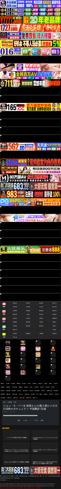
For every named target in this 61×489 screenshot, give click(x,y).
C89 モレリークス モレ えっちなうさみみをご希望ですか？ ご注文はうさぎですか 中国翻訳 (17, 451)
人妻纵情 (41, 333)
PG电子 (29, 383)
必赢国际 (3, 387)
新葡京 (50, 383)
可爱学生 (41, 318)
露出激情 (28, 326)
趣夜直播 (8, 390)
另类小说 (15, 337)
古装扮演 (15, 318)
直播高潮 (20, 387)
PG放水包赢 (14, 387)
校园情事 (28, 333)
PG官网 (7, 383)
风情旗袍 (15, 322)
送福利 (45, 383)
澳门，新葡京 (39, 394)
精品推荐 (15, 303)
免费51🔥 (8, 394)
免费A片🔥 (15, 397)
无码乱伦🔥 (14, 394)
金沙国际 (33, 394)
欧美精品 (41, 303)
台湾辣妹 (15, 310)
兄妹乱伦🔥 (22, 397)
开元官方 (21, 394)
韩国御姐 (28, 310)
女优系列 (28, 318)
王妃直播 (47, 387)
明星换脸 (28, 322)
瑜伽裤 (41, 322)
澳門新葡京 (37, 390)
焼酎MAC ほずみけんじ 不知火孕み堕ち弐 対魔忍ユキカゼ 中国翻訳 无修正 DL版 (45, 462)
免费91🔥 (9, 397)
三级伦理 (15, 306)
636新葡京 (56, 390)
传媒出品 (15, 329)
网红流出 (41, 314)
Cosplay (41, 306)
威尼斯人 (3, 383)
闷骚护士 (54, 322)
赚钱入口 (35, 397)
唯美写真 (41, 326)
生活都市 (15, 333)
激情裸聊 (3, 394)
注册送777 (40, 383)
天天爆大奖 (26, 394)
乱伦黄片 (53, 387)
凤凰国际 (8, 387)
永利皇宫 (43, 390)
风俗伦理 (54, 333)
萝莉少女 (54, 303)
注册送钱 (34, 383)
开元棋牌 (13, 383)
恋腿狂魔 (54, 318)
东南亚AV (54, 310)
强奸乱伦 (28, 303)
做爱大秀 (51, 394)
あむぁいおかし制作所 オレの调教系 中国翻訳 (17, 462)
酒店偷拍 (36, 387)
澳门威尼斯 (3, 397)
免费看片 (46, 394)
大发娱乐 (31, 390)
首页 (4, 402)
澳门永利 (24, 383)
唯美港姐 (41, 310)
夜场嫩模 (14, 390)
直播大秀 (57, 394)
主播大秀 (42, 387)
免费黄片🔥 (28, 397)
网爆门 (54, 326)
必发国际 (19, 390)
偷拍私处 (3, 390)
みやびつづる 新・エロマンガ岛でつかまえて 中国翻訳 (45, 450)
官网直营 (18, 383)
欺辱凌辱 (15, 314)
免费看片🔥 (49, 390)
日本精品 (28, 306)
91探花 (28, 314)
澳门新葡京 (25, 390)
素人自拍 (54, 306)
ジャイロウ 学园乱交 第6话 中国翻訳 (17, 437)
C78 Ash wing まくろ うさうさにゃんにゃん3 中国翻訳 (45, 438)
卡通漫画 (15, 326)
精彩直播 (26, 387)
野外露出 (54, 314)
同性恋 (54, 329)
